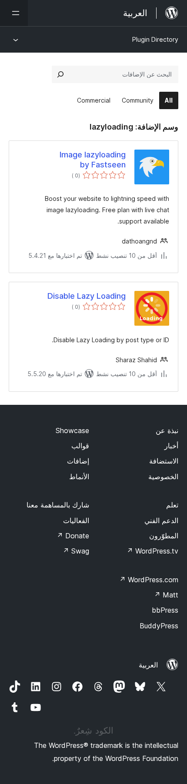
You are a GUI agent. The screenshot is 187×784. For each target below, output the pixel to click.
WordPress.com (148, 579)
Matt (166, 595)
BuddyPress (159, 625)
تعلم (172, 504)
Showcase (72, 430)
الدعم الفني (161, 520)
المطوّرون (163, 535)
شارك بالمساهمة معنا (58, 504)
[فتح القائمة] (14, 13)
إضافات (78, 461)
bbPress (165, 610)
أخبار (171, 445)
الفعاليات (76, 520)
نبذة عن (167, 430)
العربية (148, 665)
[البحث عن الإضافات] (60, 74)
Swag (76, 551)
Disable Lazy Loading (86, 295)
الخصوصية (163, 476)
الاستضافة (163, 461)
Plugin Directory (155, 39)
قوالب (80, 445)
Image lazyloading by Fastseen (93, 159)
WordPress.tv (152, 551)
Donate (73, 535)
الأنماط (79, 476)
